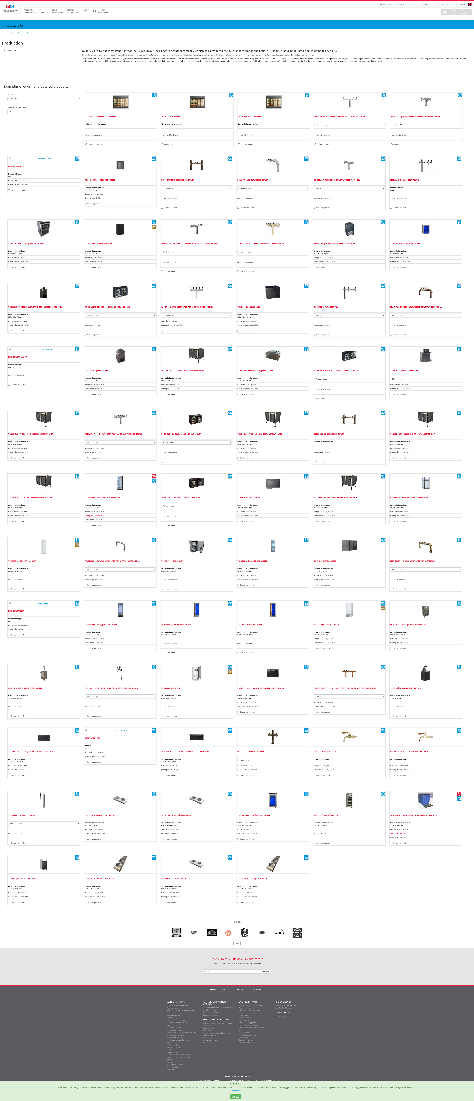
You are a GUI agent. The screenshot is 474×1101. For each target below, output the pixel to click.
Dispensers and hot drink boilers (287, 1005)
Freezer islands (172, 1052)
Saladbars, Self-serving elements (179, 1055)
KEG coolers (207, 1043)
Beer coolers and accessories (216, 1019)
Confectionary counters (175, 1035)
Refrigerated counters (175, 1030)
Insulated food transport (284, 1008)
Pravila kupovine (258, 989)
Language (462, 4)
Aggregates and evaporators (177, 1005)
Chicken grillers (244, 1042)
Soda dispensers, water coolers (178, 1040)
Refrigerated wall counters (177, 1037)
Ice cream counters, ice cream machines (182, 1032)
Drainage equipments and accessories (217, 1033)
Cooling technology (176, 1002)
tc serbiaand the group (73, 11)
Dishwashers (243, 1037)
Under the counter (209, 1035)
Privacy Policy (240, 989)
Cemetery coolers (173, 1067)
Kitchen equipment (283, 1002)
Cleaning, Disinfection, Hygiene (250, 1005)
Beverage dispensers (175, 1065)
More (237, 943)
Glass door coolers (174, 1008)
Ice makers (171, 1069)
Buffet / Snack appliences (248, 1023)
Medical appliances (174, 1047)
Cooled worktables (174, 1027)
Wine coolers (171, 1025)
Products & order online (29, 11)
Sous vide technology (247, 1013)
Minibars (170, 1062)
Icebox (169, 1060)
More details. (236, 1091)
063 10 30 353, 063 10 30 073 (241, 1080)
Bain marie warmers (246, 1040)
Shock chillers (172, 1050)
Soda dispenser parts (283, 1016)
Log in (401, 4)
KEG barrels (207, 1025)
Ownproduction (43, 11)
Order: (10, 95)
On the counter (208, 1038)
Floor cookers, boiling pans (249, 1025)
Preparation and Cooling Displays (179, 1057)
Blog (441, 4)
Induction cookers (245, 1018)
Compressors (208, 1028)
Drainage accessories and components (217, 1023)
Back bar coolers (173, 1045)
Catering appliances (248, 1002)
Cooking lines (244, 1020)
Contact (86, 10)
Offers (451, 4)
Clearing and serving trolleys (249, 1010)
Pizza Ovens (243, 1015)
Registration (414, 4)
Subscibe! (265, 971)
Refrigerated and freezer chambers (214, 1003)
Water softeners (245, 1008)
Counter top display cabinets (177, 1020)
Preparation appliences (247, 1035)
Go (10, 112)
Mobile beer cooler (210, 1040)
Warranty (212, 989)
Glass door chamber (210, 1015)
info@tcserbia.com (273, 1080)
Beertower (207, 1030)
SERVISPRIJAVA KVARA (57, 11)
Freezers (170, 1018)
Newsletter (429, 4)
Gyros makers (244, 1032)
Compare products (95, 144)
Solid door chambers (210, 1012)
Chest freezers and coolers (177, 1023)
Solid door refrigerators (175, 1015)
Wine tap (170, 1042)
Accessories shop (283, 1012)
